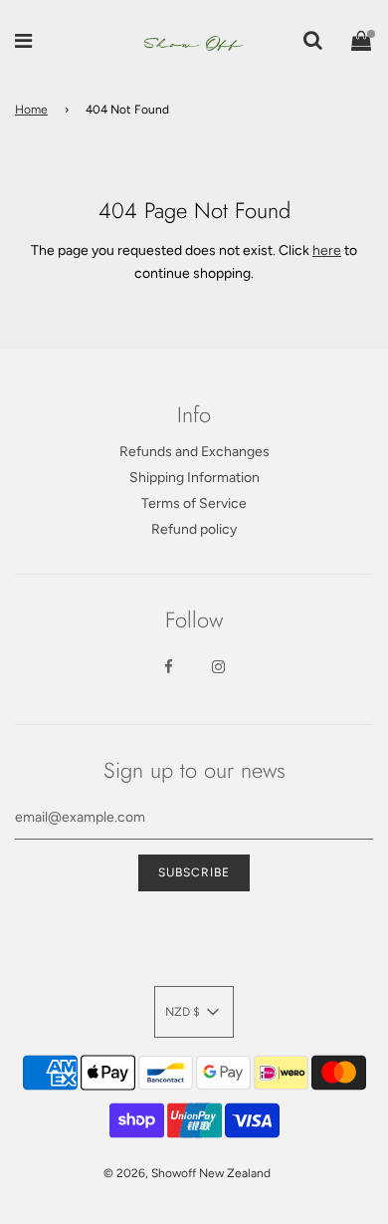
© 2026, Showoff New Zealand (187, 1173)
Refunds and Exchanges (194, 451)
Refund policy (194, 529)
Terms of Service (194, 503)
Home (31, 110)
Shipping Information (194, 477)
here (326, 250)
